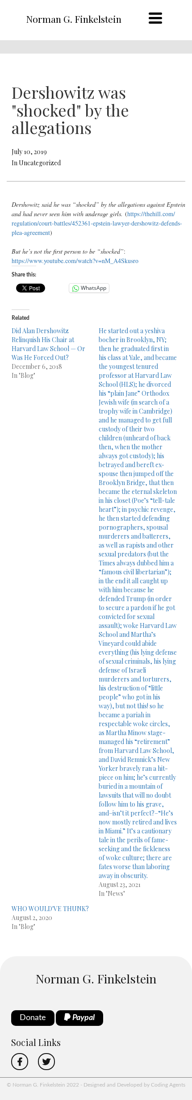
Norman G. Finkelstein (73, 19)
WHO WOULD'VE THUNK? (50, 908)
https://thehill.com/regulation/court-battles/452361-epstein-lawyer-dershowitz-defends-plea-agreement (97, 223)
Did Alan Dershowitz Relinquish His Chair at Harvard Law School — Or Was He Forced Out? (48, 344)
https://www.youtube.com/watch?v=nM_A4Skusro (75, 260)
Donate (33, 1018)
